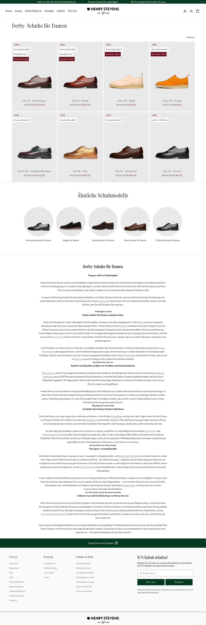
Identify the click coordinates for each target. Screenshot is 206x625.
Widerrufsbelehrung (17, 591)
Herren (8, 11)
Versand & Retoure (16, 582)
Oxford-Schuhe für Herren (167, 240)
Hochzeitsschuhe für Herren (38, 240)
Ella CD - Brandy (80, 101)
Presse (46, 577)
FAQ (11, 572)
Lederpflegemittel (50, 434)
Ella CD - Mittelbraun (126, 171)
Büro (141, 322)
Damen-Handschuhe (84, 586)
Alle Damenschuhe (83, 563)
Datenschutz (14, 568)
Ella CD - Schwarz (172, 171)
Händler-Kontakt (50, 568)
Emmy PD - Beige (126, 101)
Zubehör (61, 11)
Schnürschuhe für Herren (103, 240)
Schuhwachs (150, 431)
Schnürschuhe (129, 355)
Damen (18, 11)
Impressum (13, 563)
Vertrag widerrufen (16, 596)
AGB (11, 577)
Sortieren (191, 37)
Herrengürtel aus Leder (85, 582)
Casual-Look (58, 336)
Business (78, 359)
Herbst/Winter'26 (33, 11)
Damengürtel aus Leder (85, 577)
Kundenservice (49, 563)
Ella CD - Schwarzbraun (34, 101)
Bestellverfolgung (16, 586)
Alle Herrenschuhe (83, 568)
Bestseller (49, 11)
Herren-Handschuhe (84, 591)
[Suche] (191, 11)
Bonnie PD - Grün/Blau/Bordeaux (34, 171)
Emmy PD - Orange (172, 101)
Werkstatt (13, 600)
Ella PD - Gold (80, 171)
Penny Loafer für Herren (135, 240)
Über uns (72, 11)
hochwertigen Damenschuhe (54, 514)
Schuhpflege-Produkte (85, 572)
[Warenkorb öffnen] (197, 11)
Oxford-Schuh (86, 467)
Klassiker (123, 325)
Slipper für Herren (71, 240)
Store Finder (49, 572)
